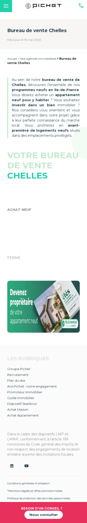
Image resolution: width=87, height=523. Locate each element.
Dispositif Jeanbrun (22, 404)
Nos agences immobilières (38, 58)
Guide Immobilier (20, 398)
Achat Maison (17, 409)
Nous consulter (43, 515)
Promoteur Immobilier (24, 392)
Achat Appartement (23, 415)
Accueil (12, 58)
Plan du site (16, 380)
